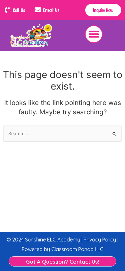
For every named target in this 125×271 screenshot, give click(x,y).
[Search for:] (62, 133)
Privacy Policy (99, 239)
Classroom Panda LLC (77, 249)
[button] (94, 34)
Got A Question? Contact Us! (62, 261)
